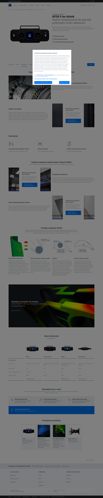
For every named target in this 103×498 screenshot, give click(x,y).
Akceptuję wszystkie (64, 82)
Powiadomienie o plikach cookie (41, 78)
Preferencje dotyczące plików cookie (43, 82)
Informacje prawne (53, 78)
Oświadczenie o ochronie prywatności (45, 75)
